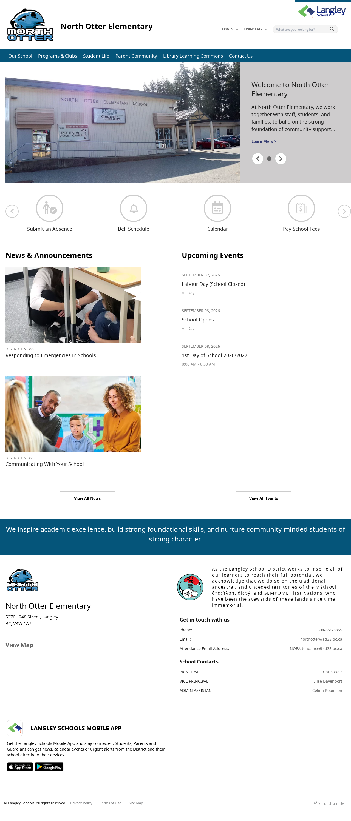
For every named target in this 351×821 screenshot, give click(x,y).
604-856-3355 (330, 629)
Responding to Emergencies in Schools (50, 355)
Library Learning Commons (193, 56)
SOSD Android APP (49, 766)
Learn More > (263, 141)
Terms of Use (110, 802)
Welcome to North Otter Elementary (290, 89)
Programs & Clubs (57, 56)
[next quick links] (344, 211)
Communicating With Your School (44, 464)
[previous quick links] (12, 211)
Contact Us (241, 56)
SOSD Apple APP (20, 766)
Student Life (96, 56)
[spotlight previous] (257, 158)
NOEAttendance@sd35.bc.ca (316, 648)
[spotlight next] (280, 158)
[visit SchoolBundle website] (329, 803)
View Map (19, 645)
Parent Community (136, 56)
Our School (20, 56)
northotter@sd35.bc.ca (321, 639)
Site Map (136, 802)
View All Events (263, 498)
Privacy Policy (81, 802)
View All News (87, 498)
